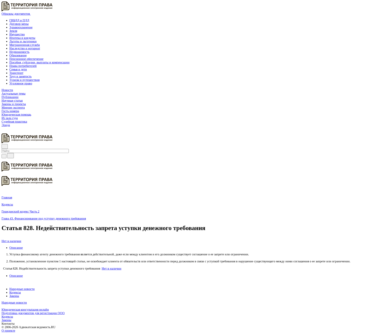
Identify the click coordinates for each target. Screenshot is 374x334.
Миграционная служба (24, 45)
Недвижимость (19, 52)
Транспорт (16, 73)
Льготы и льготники (23, 41)
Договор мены (19, 23)
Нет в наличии (11, 241)
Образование (18, 55)
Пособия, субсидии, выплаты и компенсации (39, 62)
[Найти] (10, 155)
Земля (13, 31)
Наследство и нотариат (24, 48)
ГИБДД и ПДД (19, 20)
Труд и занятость (20, 76)
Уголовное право (20, 83)
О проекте (8, 330)
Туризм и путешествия (24, 80)
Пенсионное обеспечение (26, 59)
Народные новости (22, 289)
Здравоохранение (21, 27)
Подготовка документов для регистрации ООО (33, 313)
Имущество (17, 34)
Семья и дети (18, 69)
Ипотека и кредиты (22, 38)
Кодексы (15, 292)
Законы (14, 296)
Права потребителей (23, 66)
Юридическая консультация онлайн (25, 309)
